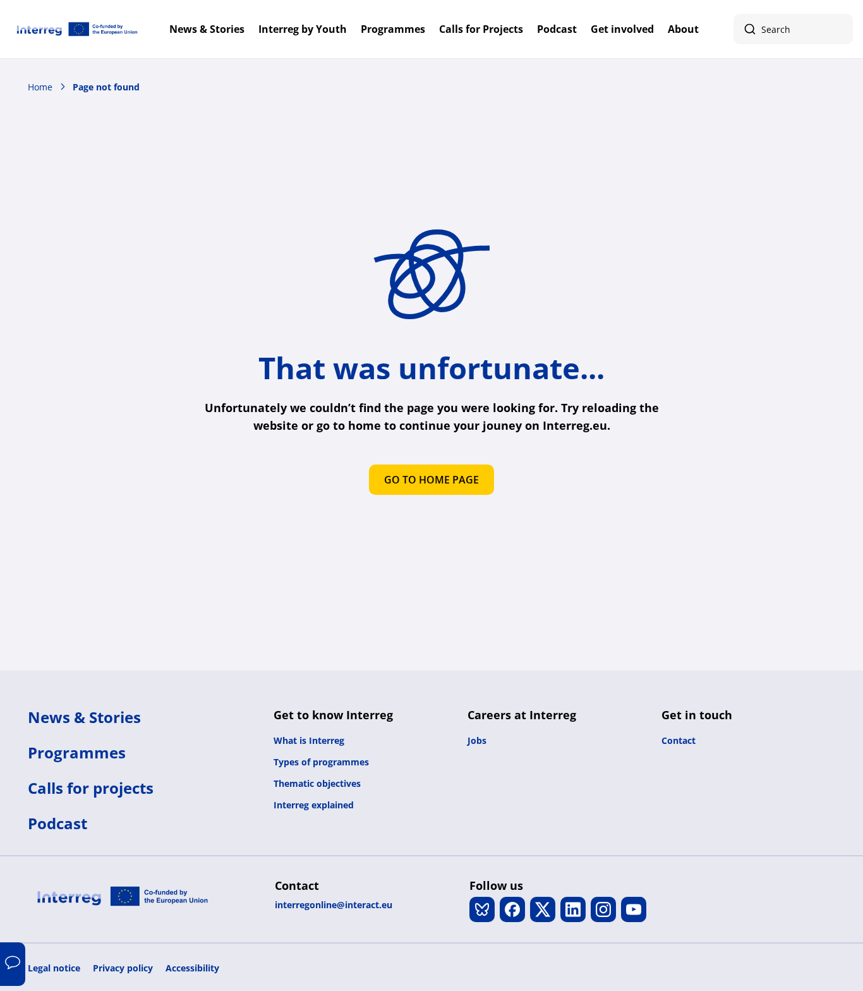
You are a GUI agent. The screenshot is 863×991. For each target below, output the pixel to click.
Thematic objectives (317, 783)
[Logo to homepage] (77, 29)
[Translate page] (12, 964)
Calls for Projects (481, 29)
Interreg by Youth (302, 29)
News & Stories (206, 29)
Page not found (106, 87)
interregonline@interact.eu (333, 905)
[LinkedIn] (573, 909)
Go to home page (431, 480)
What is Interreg (309, 740)
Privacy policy (123, 968)
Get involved (622, 29)
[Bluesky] (482, 909)
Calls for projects (91, 788)
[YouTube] (633, 909)
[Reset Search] (836, 29)
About (683, 29)
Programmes (393, 29)
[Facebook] (512, 909)
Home (40, 87)
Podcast (557, 29)
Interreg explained (314, 805)
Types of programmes (321, 762)
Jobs (477, 740)
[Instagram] (603, 909)
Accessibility (192, 968)
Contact (678, 740)
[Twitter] (542, 909)
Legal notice (54, 968)
